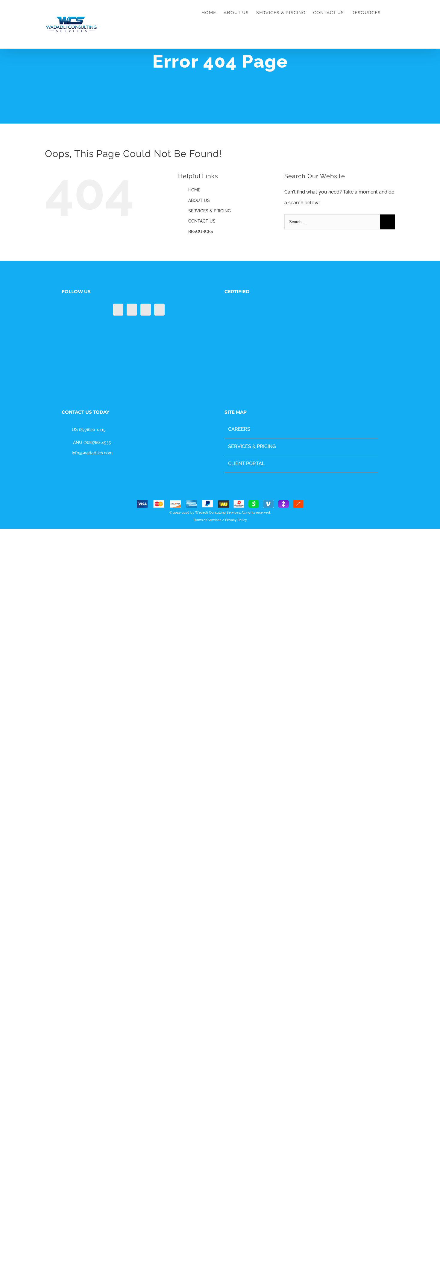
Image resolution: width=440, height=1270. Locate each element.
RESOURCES (200, 231)
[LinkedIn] (159, 310)
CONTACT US (202, 221)
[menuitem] (212, 12)
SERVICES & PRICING (209, 210)
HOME (194, 190)
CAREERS (239, 1236)
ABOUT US (199, 200)
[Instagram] (145, 310)
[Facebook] (118, 310)
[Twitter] (132, 310)
